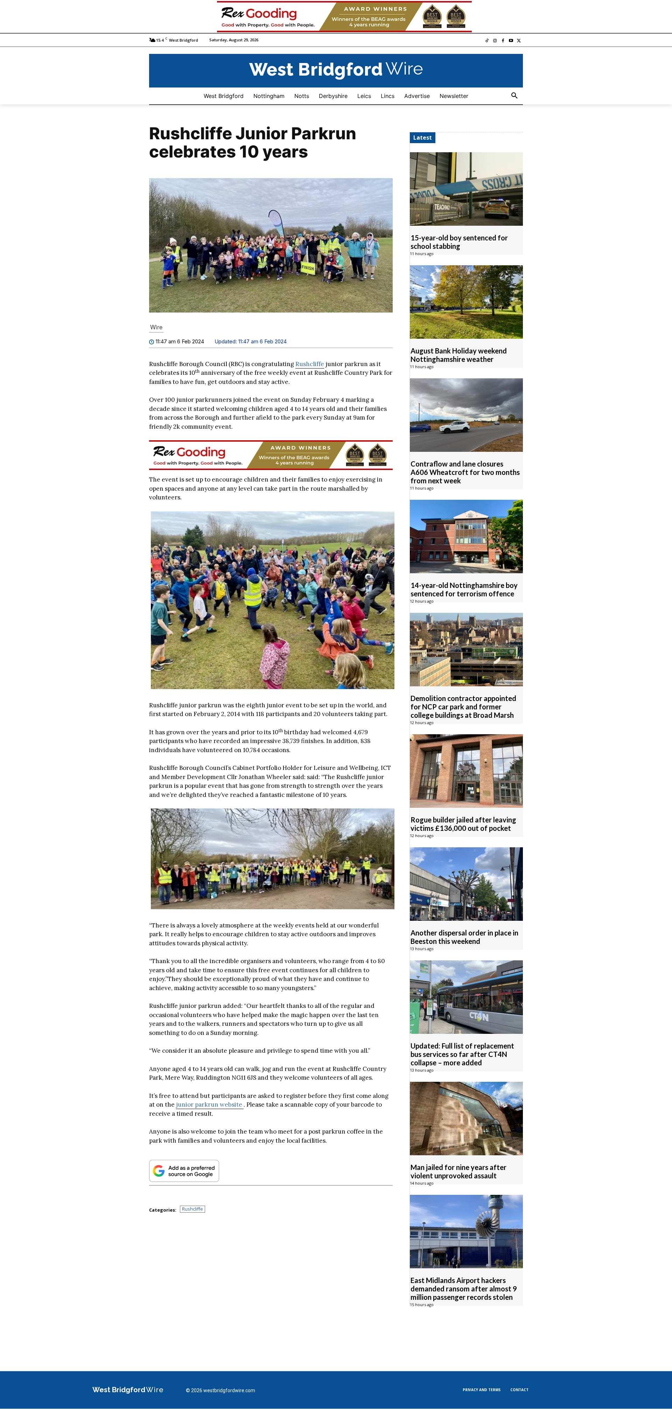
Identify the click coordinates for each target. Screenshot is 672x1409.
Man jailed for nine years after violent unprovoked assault (458, 1171)
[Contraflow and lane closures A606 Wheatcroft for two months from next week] (466, 415)
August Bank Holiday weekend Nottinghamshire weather (459, 355)
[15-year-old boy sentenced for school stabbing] (466, 189)
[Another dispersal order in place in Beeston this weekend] (466, 884)
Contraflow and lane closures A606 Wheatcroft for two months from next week (465, 472)
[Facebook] (503, 41)
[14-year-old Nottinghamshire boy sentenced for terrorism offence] (466, 537)
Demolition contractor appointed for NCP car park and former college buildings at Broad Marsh (463, 707)
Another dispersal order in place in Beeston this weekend (464, 937)
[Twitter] (519, 41)
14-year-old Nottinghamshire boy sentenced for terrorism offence (464, 589)
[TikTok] (487, 41)
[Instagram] (495, 41)
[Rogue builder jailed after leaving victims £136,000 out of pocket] (466, 771)
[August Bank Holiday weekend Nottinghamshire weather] (466, 302)
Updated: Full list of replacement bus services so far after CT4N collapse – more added (462, 1054)
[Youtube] (511, 41)
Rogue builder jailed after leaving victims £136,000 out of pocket (463, 824)
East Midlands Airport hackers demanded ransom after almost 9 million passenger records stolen (464, 1289)
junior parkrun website (210, 1105)
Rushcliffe (309, 364)
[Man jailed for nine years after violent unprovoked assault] (466, 1119)
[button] (514, 96)
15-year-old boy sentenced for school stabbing (459, 242)
